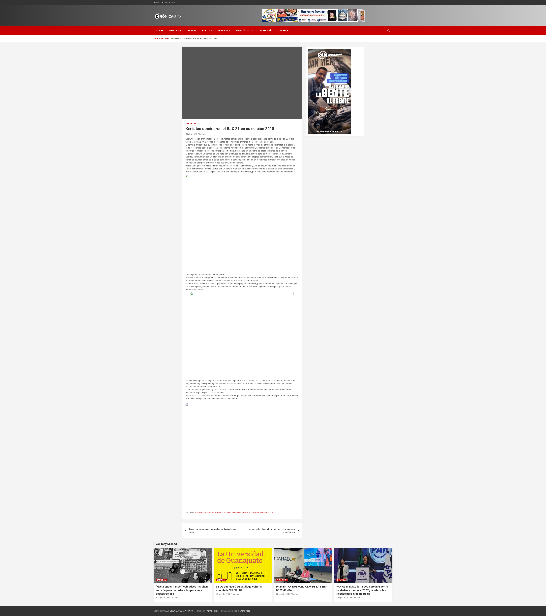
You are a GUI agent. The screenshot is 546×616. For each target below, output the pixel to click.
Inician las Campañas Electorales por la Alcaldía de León (212, 530)
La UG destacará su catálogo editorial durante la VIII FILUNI (239, 588)
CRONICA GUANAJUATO (181, 611)
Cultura (192, 30)
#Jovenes (226, 512)
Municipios (174, 30)
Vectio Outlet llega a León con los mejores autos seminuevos (272, 530)
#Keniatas (236, 512)
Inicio (159, 30)
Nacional (283, 30)
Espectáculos (244, 30)
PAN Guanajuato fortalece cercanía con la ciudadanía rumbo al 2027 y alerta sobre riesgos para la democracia (362, 590)
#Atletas (199, 512)
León (273, 512)
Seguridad (224, 30)
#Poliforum (265, 512)
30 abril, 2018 (191, 134)
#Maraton (246, 512)
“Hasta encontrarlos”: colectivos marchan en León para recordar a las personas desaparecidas (182, 590)
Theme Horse (212, 611)
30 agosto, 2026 (163, 597)
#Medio (255, 512)
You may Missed (166, 544)
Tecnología (265, 30)
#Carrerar (216, 512)
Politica (207, 30)
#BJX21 (207, 512)
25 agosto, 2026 (223, 594)
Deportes (191, 123)
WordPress (245, 611)
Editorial (202, 134)
